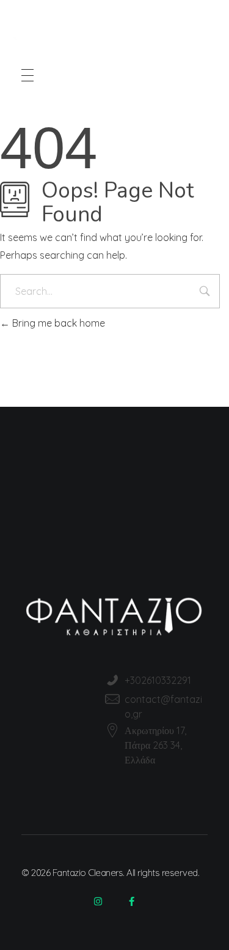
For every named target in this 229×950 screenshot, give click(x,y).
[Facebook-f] (131, 901)
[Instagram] (98, 901)
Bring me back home (57, 323)
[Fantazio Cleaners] (101, 35)
